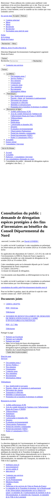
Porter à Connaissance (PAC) (22, 137)
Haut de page (6, 356)
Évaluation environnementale (22, 129)
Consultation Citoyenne (15, 144)
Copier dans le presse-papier (17, 352)
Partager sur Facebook (14, 337)
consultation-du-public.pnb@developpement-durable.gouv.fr (24, 287)
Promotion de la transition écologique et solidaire (29, 107)
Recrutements (16, 89)
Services (4, 359)
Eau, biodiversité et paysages (22, 96)
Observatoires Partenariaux (21, 131)
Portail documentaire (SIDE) (21, 135)
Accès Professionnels (14, 480)
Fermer (4, 58)
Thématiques (11, 94)
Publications (15, 122)
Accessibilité (10, 477)
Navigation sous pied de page (17, 31)
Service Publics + (17, 78)
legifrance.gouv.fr (12, 465)
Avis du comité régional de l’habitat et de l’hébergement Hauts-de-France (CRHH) (26, 115)
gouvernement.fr (12, 467)
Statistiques (15, 120)
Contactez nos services (14, 65)
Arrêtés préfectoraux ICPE (21, 112)
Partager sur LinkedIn (14, 339)
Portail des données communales (23, 133)
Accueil (9, 152)
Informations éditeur (18, 91)
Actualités (9, 140)
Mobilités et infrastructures (21, 105)
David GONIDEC (31, 241)
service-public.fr (12, 469)
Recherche (10, 27)
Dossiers (14, 127)
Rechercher (10, 29)
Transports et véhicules (19, 103)
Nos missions (16, 81)
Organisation (15, 83)
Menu (8, 22)
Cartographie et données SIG (22, 124)
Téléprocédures (16, 118)
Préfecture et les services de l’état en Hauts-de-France (26, 486)
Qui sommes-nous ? (18, 76)
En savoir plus (6, 16)
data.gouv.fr (10, 471)
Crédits (8, 484)
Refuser (23, 16)
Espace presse (11, 142)
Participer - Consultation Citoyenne (19, 157)
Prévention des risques (19, 100)
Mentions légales (12, 482)
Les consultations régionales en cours (20, 159)
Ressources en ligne (14, 109)
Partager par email (13, 341)
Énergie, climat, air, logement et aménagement (28, 98)
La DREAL (10, 74)
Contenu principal (12, 20)
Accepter (16, 16)
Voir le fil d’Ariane (8, 148)
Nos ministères (16, 87)
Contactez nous (16, 85)
